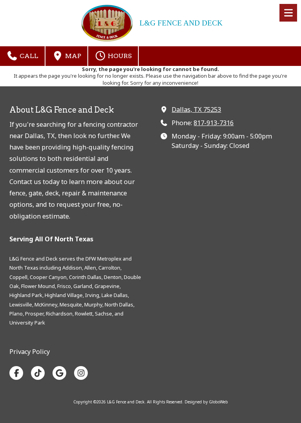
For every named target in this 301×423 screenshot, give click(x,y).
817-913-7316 (214, 123)
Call (28, 56)
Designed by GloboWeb (206, 402)
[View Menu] (288, 13)
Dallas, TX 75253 (196, 109)
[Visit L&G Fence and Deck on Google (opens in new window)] (59, 373)
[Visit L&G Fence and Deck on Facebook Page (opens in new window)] (16, 373)
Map (72, 56)
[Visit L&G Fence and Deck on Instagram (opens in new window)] (81, 373)
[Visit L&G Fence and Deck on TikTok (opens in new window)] (38, 373)
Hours (119, 56)
